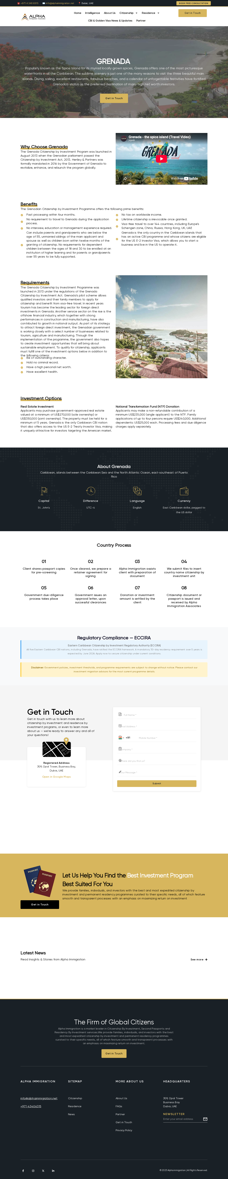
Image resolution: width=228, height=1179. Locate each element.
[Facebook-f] (23, 1170)
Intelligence (92, 12)
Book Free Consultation (193, 3)
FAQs (119, 1106)
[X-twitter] (43, 1170)
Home (77, 12)
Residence (148, 12)
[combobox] (123, 738)
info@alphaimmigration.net (60, 3)
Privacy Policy (124, 1130)
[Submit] (205, 1119)
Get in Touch (124, 1122)
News (71, 1114)
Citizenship (127, 12)
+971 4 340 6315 (29, 3)
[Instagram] (33, 1170)
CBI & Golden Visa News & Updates (110, 20)
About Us (110, 12)
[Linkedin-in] (53, 1170)
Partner (141, 20)
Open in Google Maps (56, 776)
